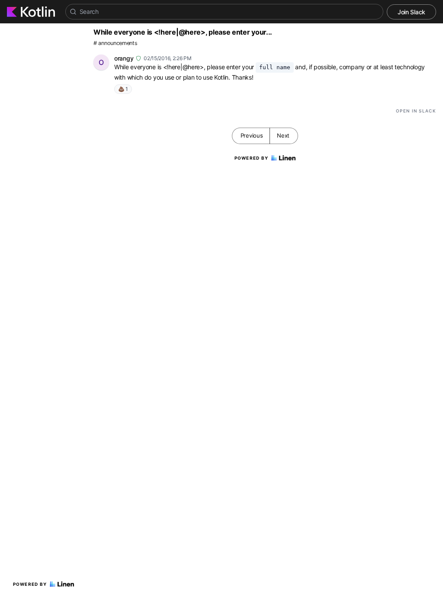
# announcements (115, 43)
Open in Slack (416, 110)
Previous (252, 135)
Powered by (30, 584)
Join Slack (411, 12)
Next (283, 135)
